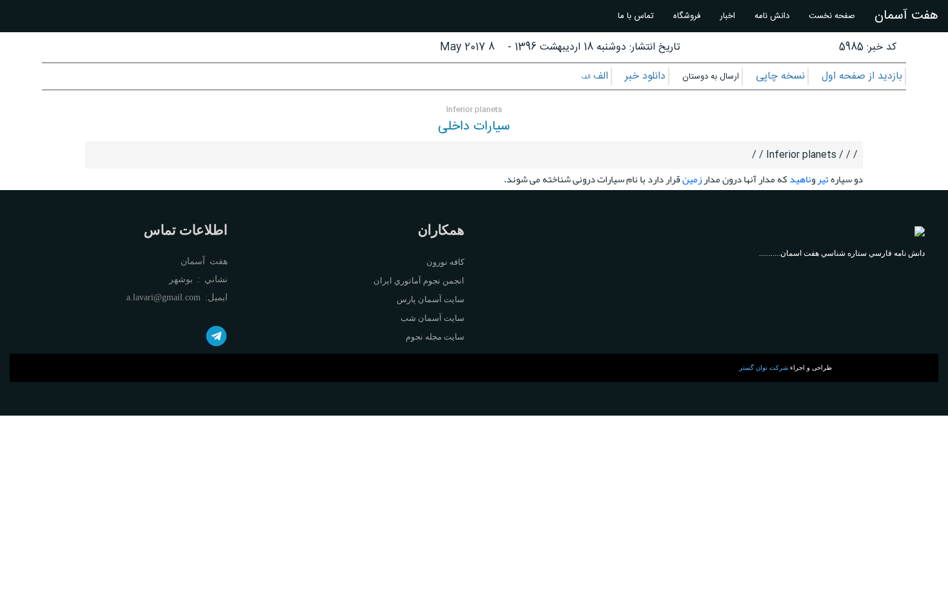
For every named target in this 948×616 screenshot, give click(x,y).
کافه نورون (445, 262)
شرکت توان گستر (763, 367)
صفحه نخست (832, 16)
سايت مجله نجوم (435, 337)
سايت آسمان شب (432, 318)
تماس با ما (636, 16)
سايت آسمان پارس (430, 299)
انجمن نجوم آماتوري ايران (418, 280)
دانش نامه (772, 16)
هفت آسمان (906, 15)
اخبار (727, 16)
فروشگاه (686, 16)
